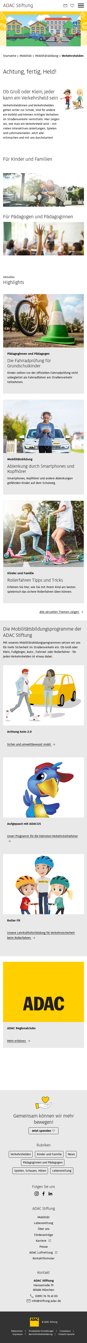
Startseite (9, 56)
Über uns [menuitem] (43, 1229)
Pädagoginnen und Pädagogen (43, 1162)
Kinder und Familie (49, 1154)
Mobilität (26, 56)
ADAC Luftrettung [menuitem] (41, 1252)
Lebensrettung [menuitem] (43, 1223)
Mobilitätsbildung (46, 56)
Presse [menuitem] (43, 1247)
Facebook (43, 1193)
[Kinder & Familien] (43, 190)
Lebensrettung (61, 1170)
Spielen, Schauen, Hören (30, 1170)
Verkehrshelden (21, 1154)
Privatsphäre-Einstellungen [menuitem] (41, 1331)
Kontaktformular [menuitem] (43, 1258)
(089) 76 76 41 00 (46, 1296)
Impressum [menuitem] (18, 1334)
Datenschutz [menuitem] (17, 1331)
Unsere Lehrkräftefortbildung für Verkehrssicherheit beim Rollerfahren (41, 935)
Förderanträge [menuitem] (43, 1235)
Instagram (36, 1193)
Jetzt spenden (41, 1131)
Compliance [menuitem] (65, 1331)
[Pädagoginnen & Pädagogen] (43, 238)
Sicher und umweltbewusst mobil (29, 744)
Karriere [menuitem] (41, 1240)
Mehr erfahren (17, 1041)
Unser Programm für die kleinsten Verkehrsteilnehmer (42, 836)
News (71, 1154)
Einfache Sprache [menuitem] (66, 1334)
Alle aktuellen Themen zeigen (59, 612)
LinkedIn (50, 1193)
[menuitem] (65, 5)
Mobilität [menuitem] (43, 1217)
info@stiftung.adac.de (46, 1301)
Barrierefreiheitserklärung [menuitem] (40, 1334)
